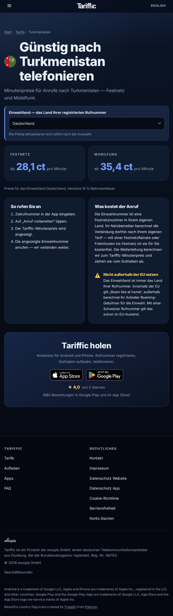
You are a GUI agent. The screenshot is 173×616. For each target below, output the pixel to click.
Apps (8, 478)
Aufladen (12, 468)
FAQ (7, 488)
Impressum (99, 468)
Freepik (70, 607)
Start (8, 32)
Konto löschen (102, 518)
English (160, 7)
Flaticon (91, 607)
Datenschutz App (105, 488)
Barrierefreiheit (103, 508)
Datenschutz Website (108, 478)
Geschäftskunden (18, 572)
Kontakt (96, 458)
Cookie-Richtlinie (104, 498)
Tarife (20, 32)
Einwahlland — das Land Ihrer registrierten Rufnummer (57, 112)
